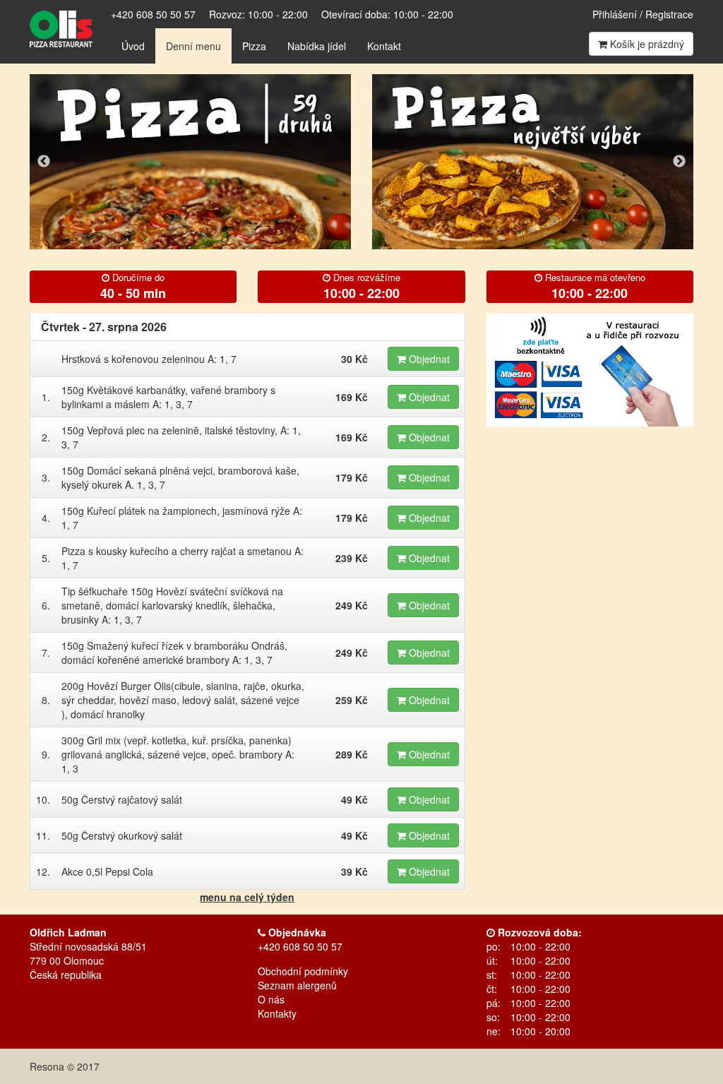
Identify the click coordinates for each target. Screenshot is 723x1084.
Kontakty (277, 1013)
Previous (44, 162)
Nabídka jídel (316, 46)
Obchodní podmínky (303, 971)
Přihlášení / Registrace (642, 14)
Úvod (133, 46)
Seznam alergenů (297, 985)
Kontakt (384, 46)
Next (679, 162)
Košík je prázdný (645, 44)
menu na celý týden (247, 897)
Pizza (254, 46)
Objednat (428, 359)
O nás (271, 999)
